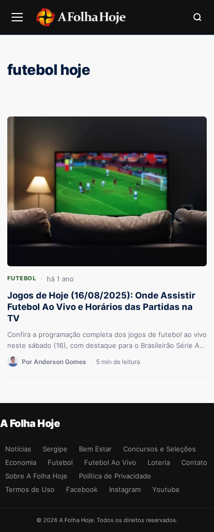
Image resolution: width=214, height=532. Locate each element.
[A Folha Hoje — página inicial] (80, 17)
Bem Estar (95, 449)
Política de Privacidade (115, 476)
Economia (20, 462)
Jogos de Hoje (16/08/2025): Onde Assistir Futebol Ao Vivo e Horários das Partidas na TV (101, 306)
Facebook (82, 489)
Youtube (166, 489)
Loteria (159, 462)
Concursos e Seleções (159, 449)
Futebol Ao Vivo (110, 462)
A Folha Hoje (30, 423)
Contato (194, 462)
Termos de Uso (30, 489)
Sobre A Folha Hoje (36, 476)
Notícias (18, 449)
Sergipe (55, 449)
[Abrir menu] (17, 17)
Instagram (125, 489)
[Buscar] (197, 17)
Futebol (21, 278)
